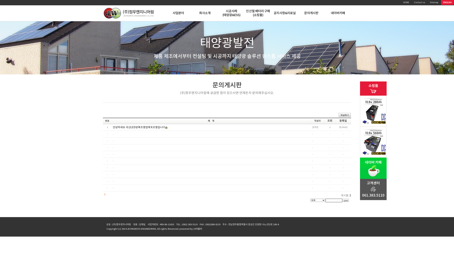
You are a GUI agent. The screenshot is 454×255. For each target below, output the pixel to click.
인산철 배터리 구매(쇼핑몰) (258, 13)
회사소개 (205, 13)
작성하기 (344, 115)
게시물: (346, 195)
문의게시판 (311, 13)
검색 (346, 200)
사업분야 (178, 13)
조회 (329, 120)
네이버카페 (338, 13)
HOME (406, 2)
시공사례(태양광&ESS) (231, 13)
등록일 (343, 120)
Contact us (419, 2)
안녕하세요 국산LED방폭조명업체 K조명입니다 (139, 127)
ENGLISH (447, 2)
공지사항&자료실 (285, 13)
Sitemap (434, 2)
